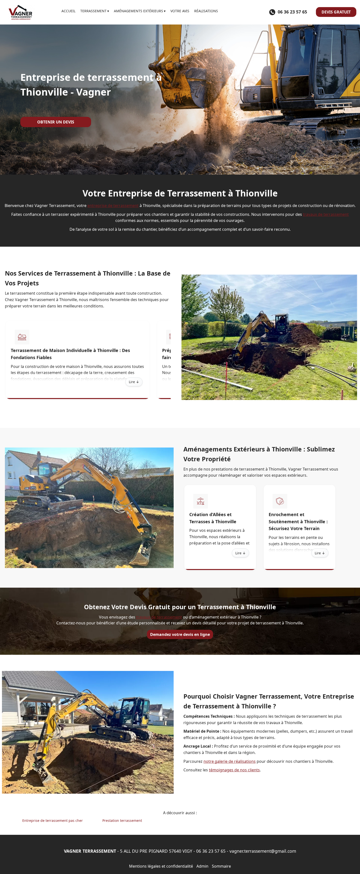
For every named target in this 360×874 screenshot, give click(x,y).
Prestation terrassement (122, 820)
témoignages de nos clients (234, 770)
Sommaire (221, 866)
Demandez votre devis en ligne (180, 634)
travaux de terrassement (326, 214)
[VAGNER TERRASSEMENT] (31, 12)
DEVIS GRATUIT (336, 12)
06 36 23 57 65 (211, 851)
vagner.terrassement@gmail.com (262, 851)
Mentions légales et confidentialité (161, 866)
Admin (202, 866)
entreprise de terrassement (113, 205)
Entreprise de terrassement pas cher (52, 820)
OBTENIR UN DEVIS (55, 122)
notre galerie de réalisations (230, 761)
